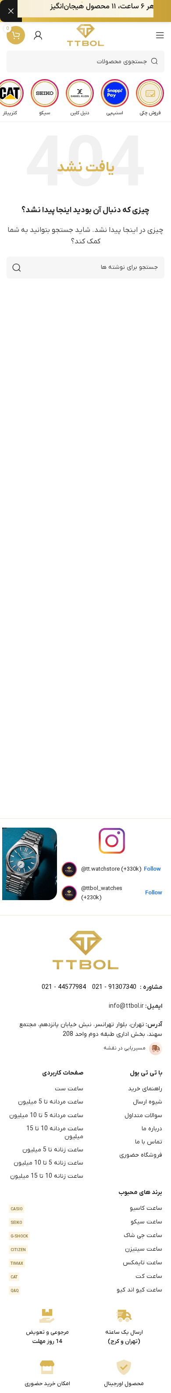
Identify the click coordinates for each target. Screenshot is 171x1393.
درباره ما (152, 1129)
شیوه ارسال (147, 1102)
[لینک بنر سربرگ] (98, 11)
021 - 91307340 (114, 987)
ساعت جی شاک (86, 1235)
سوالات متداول (143, 1115)
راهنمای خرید (145, 1089)
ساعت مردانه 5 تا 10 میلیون (46, 1115)
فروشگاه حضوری (140, 1155)
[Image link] (85, 949)
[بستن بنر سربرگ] (11, 11)
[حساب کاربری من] (38, 35)
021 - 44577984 (64, 987)
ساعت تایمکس (86, 1263)
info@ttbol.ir (126, 1006)
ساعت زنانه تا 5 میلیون (52, 1150)
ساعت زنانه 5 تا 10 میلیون (48, 1163)
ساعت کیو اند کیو (86, 1290)
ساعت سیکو (86, 1222)
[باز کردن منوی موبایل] (160, 35)
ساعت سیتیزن (86, 1249)
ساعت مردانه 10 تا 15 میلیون (54, 1133)
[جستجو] (17, 268)
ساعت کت (86, 1276)
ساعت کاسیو (86, 1208)
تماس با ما (148, 1142)
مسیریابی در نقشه (124, 1048)
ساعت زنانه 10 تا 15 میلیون (46, 1176)
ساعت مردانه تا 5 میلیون (50, 1102)
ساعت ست (69, 1089)
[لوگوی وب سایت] (85, 35)
